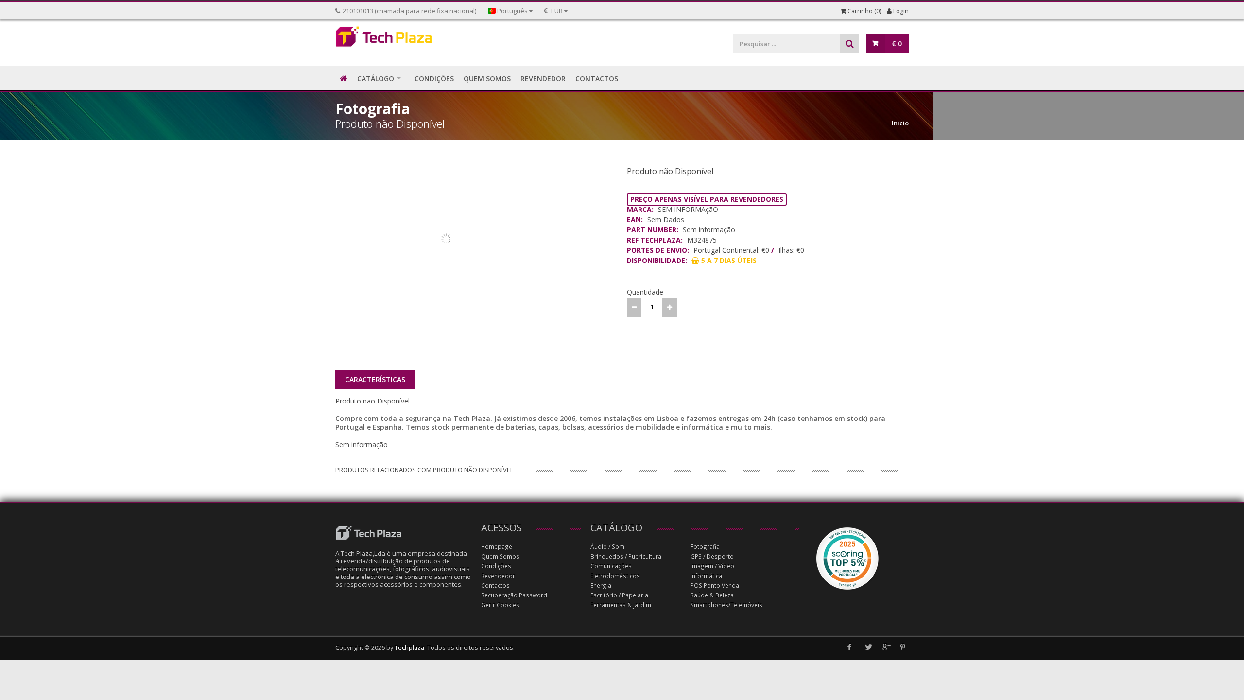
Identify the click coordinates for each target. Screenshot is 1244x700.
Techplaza (409, 648)
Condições (496, 566)
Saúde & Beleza (712, 595)
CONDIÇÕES (434, 78)
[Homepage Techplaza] (403, 39)
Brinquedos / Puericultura (625, 556)
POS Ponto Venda (715, 585)
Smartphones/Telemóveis (726, 605)
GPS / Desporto (712, 556)
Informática (706, 575)
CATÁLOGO (375, 78)
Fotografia (705, 546)
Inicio (900, 123)
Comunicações (611, 566)
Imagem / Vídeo (712, 566)
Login (900, 11)
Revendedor (498, 575)
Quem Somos (500, 556)
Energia (600, 585)
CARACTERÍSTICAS (375, 379)
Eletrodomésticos (615, 575)
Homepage (496, 546)
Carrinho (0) (863, 11)
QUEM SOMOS (487, 78)
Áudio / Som (607, 546)
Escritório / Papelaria (619, 595)
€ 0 (897, 43)
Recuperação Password (514, 595)
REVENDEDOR (543, 78)
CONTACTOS (596, 78)
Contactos (495, 585)
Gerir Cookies (500, 605)
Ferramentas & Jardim (620, 605)
